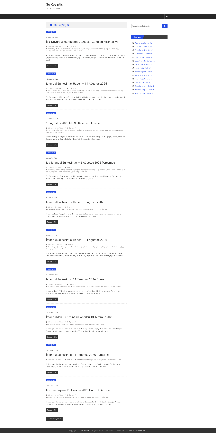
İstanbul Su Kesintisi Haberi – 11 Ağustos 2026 (76, 83)
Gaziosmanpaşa (113, 49)
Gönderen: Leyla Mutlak (55, 245)
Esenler (102, 49)
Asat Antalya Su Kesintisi (143, 43)
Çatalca (112, 90)
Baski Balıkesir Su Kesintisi (144, 50)
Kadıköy (111, 130)
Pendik (60, 172)
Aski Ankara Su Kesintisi (143, 46)
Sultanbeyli (69, 51)
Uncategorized (51, 32)
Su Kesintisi (55, 4)
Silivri (68, 172)
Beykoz (83, 49)
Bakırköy (62, 169)
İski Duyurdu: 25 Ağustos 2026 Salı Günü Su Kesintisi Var (82, 41)
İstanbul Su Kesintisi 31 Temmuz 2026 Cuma (75, 279)
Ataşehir (57, 49)
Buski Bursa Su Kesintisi (143, 54)
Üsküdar (79, 51)
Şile (64, 51)
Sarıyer (68, 92)
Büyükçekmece (95, 49)
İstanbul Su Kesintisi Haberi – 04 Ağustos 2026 (76, 240)
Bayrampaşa (80, 90)
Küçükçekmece (50, 51)
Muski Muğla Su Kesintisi (144, 79)
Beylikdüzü (74, 247)
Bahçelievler (69, 49)
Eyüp (106, 49)
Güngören (105, 130)
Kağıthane (53, 92)
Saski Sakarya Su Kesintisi (144, 86)
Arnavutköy (51, 49)
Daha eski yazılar (55, 419)
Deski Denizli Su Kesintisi (143, 57)
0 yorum (71, 46)
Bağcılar (63, 49)
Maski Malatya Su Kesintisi (144, 75)
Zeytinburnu (62, 249)
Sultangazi (49, 132)
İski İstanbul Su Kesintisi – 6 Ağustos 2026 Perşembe (80, 162)
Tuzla (74, 51)
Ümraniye (56, 132)
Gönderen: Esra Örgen (54, 167)
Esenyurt (95, 130)
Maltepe (63, 92)
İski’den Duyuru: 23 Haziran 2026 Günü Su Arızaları (78, 390)
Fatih (47, 92)
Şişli (72, 172)
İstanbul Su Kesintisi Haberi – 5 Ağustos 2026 (75, 202)
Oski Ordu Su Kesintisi (143, 82)
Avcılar (54, 90)
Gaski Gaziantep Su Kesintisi (145, 61)
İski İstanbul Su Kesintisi (143, 64)
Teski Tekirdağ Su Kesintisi (144, 90)
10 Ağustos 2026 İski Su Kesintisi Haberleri (73, 123)
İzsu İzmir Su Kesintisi (143, 68)
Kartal (58, 92)
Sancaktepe (59, 51)
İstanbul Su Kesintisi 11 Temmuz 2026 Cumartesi (78, 354)
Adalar (50, 90)
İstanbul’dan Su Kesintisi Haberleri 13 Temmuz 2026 (79, 317)
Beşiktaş (87, 90)
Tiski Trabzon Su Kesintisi (144, 93)
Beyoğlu (88, 49)
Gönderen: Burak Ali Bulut (56, 46)
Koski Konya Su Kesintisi (144, 72)
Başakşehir (77, 49)
